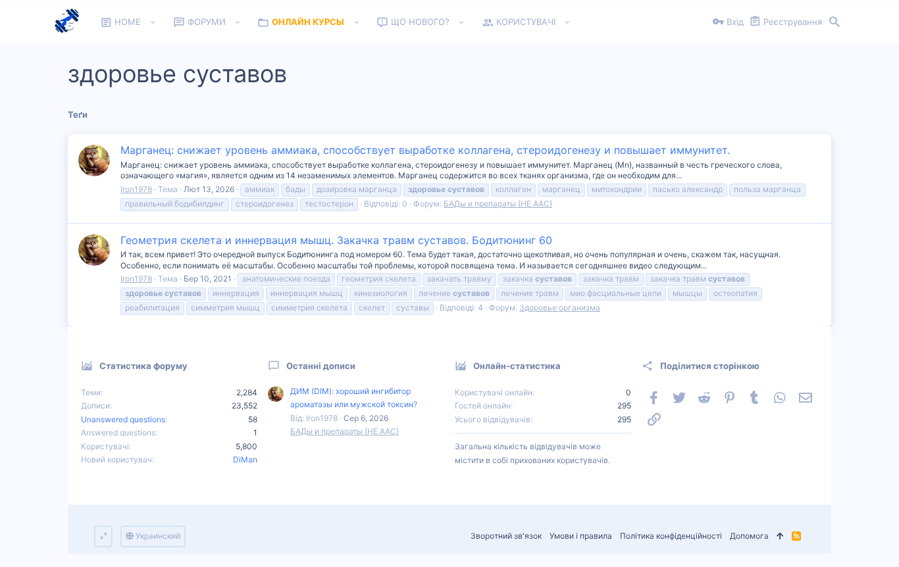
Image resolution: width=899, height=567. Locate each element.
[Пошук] (834, 22)
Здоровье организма (559, 307)
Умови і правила (581, 536)
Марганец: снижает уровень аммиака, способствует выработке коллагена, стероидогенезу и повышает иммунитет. (425, 150)
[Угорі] (780, 536)
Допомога (749, 536)
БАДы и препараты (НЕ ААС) (498, 204)
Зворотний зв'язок (506, 536)
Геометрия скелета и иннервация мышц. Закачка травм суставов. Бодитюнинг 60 (336, 240)
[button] (153, 22)
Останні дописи (320, 365)
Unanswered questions (123, 419)
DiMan (245, 459)
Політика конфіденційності (671, 536)
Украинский (157, 536)
